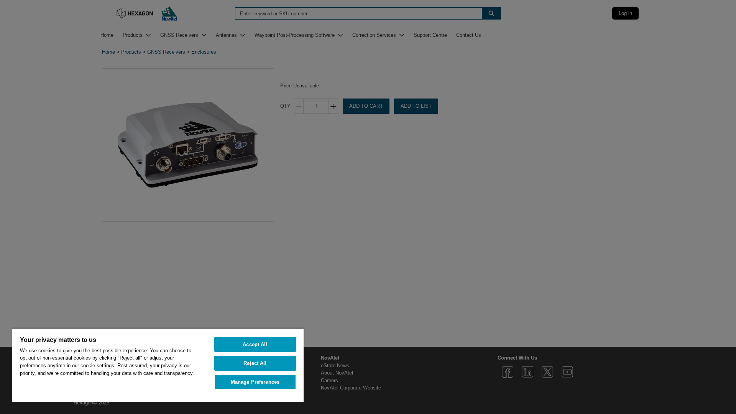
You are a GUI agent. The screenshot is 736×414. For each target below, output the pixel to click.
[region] (158, 365)
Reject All (254, 363)
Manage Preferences (255, 382)
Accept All (255, 344)
